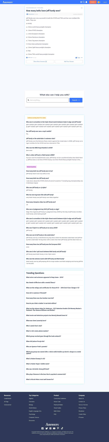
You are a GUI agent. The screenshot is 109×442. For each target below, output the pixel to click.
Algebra (31, 398)
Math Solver (57, 411)
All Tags (6, 401)
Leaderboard (7, 398)
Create (92, 2)
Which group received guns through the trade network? (43, 336)
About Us (81, 398)
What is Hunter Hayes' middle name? (37, 364)
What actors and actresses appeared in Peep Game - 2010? (44, 277)
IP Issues (81, 417)
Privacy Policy (82, 408)
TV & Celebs (40, 7)
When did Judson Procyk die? (35, 341)
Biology (31, 405)
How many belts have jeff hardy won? (43, 10)
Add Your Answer (69, 61)
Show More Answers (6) (40, 61)
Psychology (32, 414)
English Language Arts (35, 411)
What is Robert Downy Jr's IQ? (35, 359)
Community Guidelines (60, 398)
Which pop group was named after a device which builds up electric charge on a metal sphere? (53, 352)
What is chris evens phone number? (37, 331)
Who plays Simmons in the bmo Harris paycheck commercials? (46, 374)
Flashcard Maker (58, 405)
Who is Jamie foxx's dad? (34, 326)
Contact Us (82, 401)
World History (33, 408)
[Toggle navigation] (81, 2)
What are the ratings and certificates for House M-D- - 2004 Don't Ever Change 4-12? (52, 288)
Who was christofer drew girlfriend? (37, 369)
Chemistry (31, 401)
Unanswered (7, 405)
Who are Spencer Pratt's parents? (36, 347)
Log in (105, 2)
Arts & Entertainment (31, 7)
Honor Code (57, 401)
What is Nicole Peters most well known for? (40, 379)
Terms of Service (83, 405)
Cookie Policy (82, 414)
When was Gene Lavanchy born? (36, 321)
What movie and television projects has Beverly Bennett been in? (46, 315)
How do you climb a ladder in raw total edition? (41, 303)
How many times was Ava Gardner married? (40, 298)
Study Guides (57, 408)
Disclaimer (81, 411)
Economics (32, 420)
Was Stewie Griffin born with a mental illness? (40, 282)
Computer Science (34, 417)
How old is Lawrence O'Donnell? (36, 293)
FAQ (55, 414)
